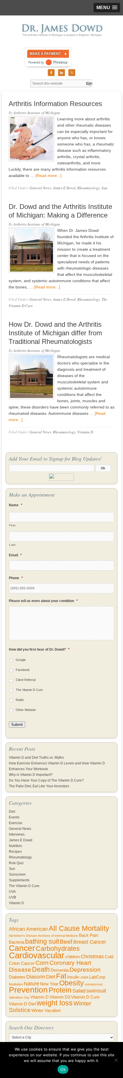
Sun (105, 187)
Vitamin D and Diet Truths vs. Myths (36, 758)
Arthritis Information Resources (55, 103)
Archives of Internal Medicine (58, 935)
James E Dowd (64, 187)
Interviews (17, 834)
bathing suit (42, 941)
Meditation (16, 984)
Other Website (26, 710)
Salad (79, 991)
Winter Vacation (46, 1010)
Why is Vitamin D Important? (31, 775)
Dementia (60, 970)
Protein (60, 990)
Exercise (15, 823)
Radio (20, 700)
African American (28, 929)
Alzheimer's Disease (23, 935)
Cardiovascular (36, 955)
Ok (63, 1069)
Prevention (28, 989)
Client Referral (25, 680)
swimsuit (96, 991)
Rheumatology (88, 187)
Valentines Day (19, 997)
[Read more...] (48, 175)
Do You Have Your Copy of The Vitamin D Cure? (46, 780)
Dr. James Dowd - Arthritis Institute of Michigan (61, 30)
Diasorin (35, 977)
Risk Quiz (16, 863)
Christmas (92, 956)
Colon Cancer (22, 963)
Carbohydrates (58, 948)
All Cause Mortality (79, 928)
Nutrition (15, 846)
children (72, 957)
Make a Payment (45, 54)
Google (21, 659)
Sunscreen (17, 874)
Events (14, 817)
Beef (66, 941)
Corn (42, 962)
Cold (109, 957)
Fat (61, 976)
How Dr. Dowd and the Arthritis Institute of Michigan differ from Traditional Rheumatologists (55, 332)
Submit (17, 724)
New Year (49, 984)
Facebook (23, 669)
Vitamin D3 (59, 997)
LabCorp (97, 977)
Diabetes (17, 977)
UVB (12, 897)
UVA (12, 892)
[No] (116, 1060)
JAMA (84, 977)
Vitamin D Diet (22, 1004)
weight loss (55, 1003)
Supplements (19, 880)
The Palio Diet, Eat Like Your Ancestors (39, 786)
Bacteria (16, 942)
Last (12, 544)
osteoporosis (94, 984)
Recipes (15, 852)
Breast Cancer (89, 942)
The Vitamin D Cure (29, 690)
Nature (31, 984)
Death (41, 969)
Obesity (71, 983)
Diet (12, 812)
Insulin (73, 977)
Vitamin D (85, 432)
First (12, 525)
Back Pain (88, 935)
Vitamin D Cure (85, 997)
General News (40, 187)
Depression (85, 969)
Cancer (22, 948)
